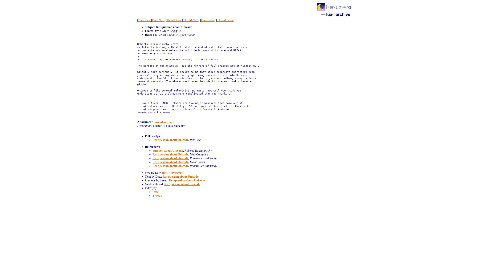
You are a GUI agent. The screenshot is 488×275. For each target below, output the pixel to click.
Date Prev (144, 20)
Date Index (207, 20)
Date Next (158, 20)
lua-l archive (338, 14)
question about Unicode (167, 150)
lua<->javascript (172, 172)
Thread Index (225, 20)
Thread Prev (173, 20)
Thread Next (190, 20)
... (179, 30)
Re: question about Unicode (170, 140)
